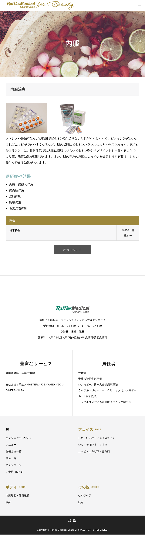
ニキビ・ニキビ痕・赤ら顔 (94, 451)
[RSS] (74, 520)
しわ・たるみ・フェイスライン (96, 437)
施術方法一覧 (14, 451)
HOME (7, 429)
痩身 (8, 502)
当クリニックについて (19, 437)
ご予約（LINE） (15, 471)
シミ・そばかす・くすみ (92, 444)
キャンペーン (14, 464)
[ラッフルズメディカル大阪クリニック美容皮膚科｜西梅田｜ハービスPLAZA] (40, 6)
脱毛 (80, 502)
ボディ (15, 487)
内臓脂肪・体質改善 (17, 495)
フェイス (89, 429)
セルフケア (84, 495)
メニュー (11, 444)
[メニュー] (139, 5)
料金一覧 (11, 458)
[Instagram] (69, 520)
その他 (88, 487)
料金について (72, 249)
